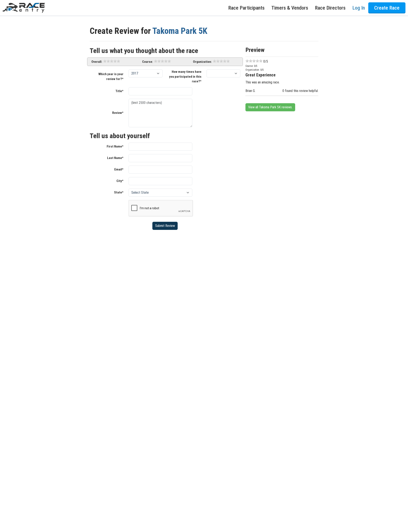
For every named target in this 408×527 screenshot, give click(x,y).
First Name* (115, 146)
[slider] (111, 61)
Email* (118, 169)
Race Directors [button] (330, 8)
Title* (119, 91)
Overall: (96, 62)
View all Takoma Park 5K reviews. (270, 107)
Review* (117, 113)
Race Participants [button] (246, 8)
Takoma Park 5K (179, 31)
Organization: (202, 62)
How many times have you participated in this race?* (185, 76)
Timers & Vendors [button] (289, 8)
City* (119, 181)
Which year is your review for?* (110, 76)
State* (118, 192)
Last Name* (115, 158)
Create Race (387, 8)
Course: (147, 62)
